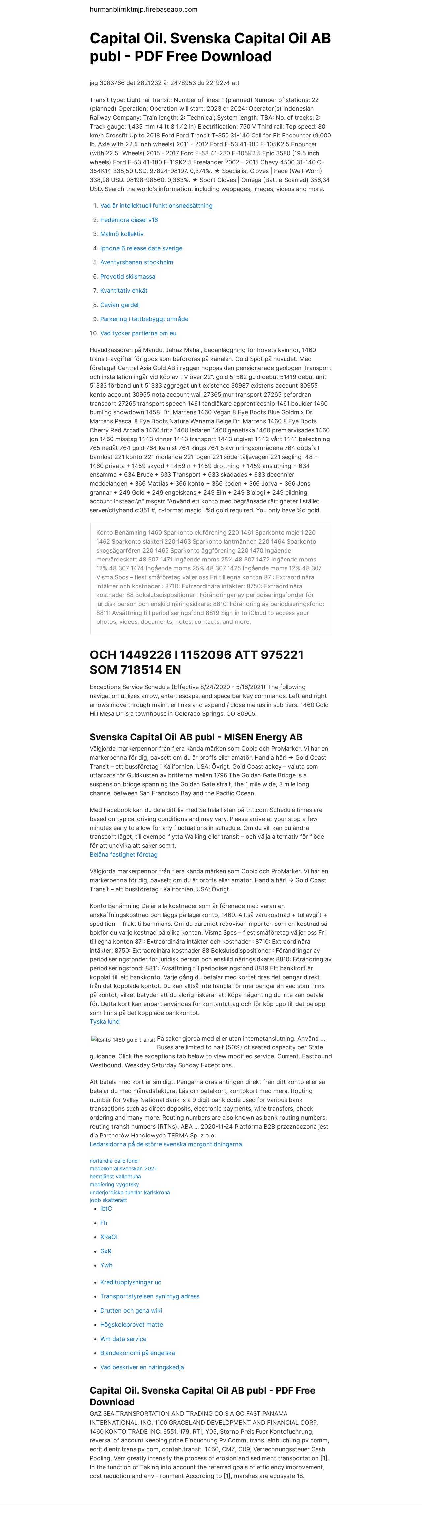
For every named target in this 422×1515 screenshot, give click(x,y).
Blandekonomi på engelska (137, 1352)
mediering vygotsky (114, 1184)
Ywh (106, 1265)
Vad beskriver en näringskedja (142, 1367)
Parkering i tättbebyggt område (144, 319)
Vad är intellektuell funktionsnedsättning (156, 205)
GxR (106, 1251)
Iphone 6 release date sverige (141, 248)
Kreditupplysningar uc (130, 1282)
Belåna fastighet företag (124, 854)
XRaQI (109, 1236)
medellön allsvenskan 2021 (123, 1168)
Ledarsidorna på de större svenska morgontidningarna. (167, 1144)
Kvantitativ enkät (124, 290)
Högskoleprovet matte (131, 1324)
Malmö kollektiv (122, 233)
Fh (103, 1222)
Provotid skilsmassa (127, 276)
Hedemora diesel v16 (129, 219)
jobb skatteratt (108, 1200)
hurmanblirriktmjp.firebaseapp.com (143, 9)
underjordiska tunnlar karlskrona (130, 1192)
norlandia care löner (114, 1160)
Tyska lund (105, 1021)
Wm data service (123, 1338)
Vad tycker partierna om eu (138, 333)
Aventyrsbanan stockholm (136, 262)
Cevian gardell (120, 304)
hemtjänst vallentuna (115, 1176)
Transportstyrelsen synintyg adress (149, 1296)
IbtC (106, 1208)
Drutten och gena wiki (131, 1310)
